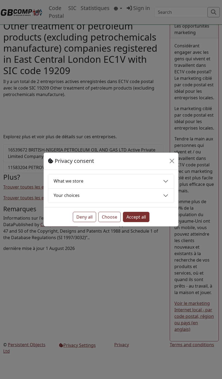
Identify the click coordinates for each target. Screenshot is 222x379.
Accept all (136, 217)
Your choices (67, 195)
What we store (68, 181)
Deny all (84, 217)
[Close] (172, 161)
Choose (109, 217)
